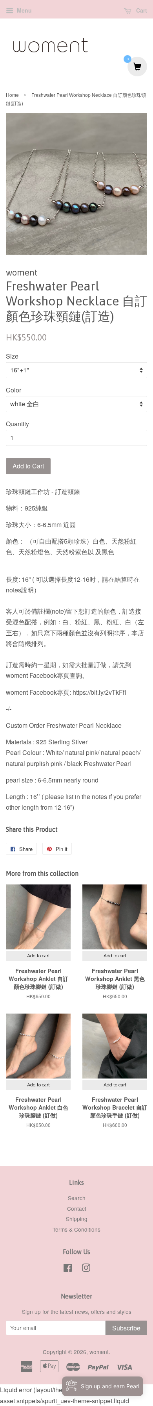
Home (12, 94)
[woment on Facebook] (67, 1269)
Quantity (17, 423)
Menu (23, 10)
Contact (76, 1208)
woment (99, 1352)
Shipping (76, 1219)
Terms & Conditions (76, 1229)
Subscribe (126, 1327)
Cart (141, 10)
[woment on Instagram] (86, 1269)
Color (13, 389)
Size (12, 356)
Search (77, 1198)
